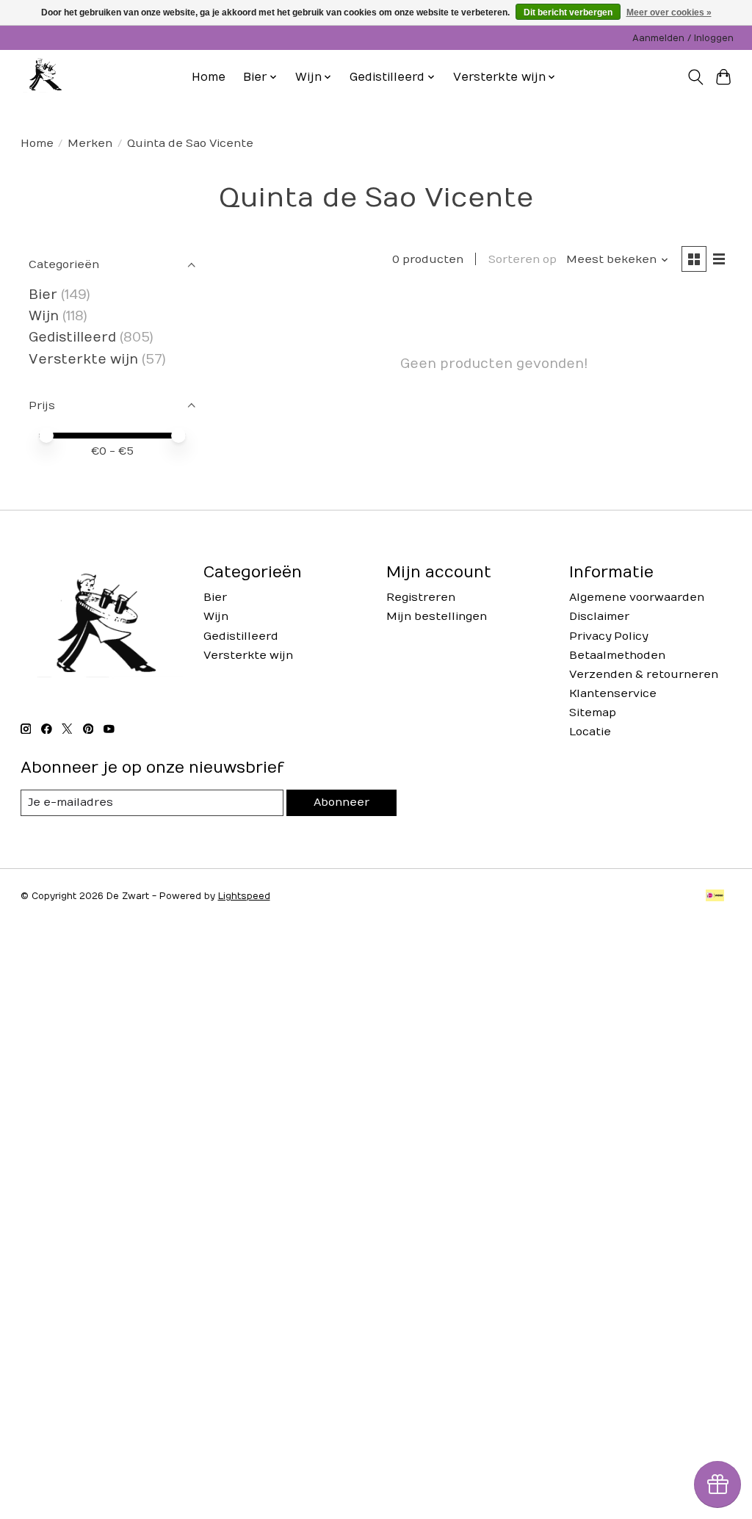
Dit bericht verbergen (568, 12)
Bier (43, 295)
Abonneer (341, 802)
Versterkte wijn (83, 359)
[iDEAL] (715, 896)
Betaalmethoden (617, 655)
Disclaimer (599, 616)
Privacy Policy (608, 636)
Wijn (44, 316)
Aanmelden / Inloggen (683, 38)
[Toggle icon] (695, 77)
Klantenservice (613, 694)
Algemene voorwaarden (636, 597)
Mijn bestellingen (436, 616)
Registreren (420, 597)
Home (208, 77)
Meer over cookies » (669, 12)
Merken (90, 143)
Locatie (590, 732)
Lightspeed (244, 896)
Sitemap (592, 713)
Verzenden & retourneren (643, 674)
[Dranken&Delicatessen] (44, 77)
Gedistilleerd (72, 337)
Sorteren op (522, 259)
